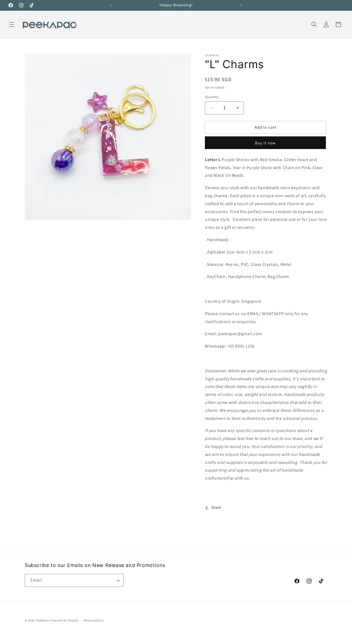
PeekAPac (43, 620)
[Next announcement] (241, 5)
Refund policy (93, 620)
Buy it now (265, 142)
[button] (12, 24)
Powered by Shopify (64, 620)
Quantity (212, 97)
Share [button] (216, 507)
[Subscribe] (117, 580)
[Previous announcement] (111, 5)
